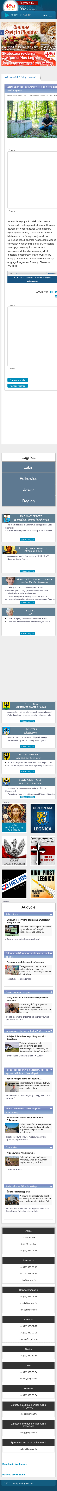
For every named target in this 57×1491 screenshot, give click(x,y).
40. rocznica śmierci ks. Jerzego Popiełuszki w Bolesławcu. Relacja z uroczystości (27, 1209)
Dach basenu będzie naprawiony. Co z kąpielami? (28, 740)
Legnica (29, 457)
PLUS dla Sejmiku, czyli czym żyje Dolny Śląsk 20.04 (29, 762)
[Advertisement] (28, 180)
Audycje (28, 907)
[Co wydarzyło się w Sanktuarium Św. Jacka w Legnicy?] (14, 817)
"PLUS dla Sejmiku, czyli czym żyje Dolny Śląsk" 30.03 (30, 765)
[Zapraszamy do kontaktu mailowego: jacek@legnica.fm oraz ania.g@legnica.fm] (28, 58)
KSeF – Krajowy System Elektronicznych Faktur (27, 618)
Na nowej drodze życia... (17, 559)
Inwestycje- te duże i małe (19, 978)
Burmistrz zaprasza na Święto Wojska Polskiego (27, 737)
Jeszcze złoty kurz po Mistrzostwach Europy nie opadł (29, 712)
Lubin (28, 467)
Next (51, 37)
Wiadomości (11, 77)
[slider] (28, 36)
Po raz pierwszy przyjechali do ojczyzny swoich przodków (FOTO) (27, 1018)
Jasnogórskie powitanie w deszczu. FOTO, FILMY (28, 556)
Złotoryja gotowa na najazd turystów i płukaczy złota (29, 715)
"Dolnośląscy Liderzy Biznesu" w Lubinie (25, 1055)
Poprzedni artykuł (18, 380)
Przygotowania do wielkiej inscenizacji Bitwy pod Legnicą (31, 793)
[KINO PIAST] (43, 883)
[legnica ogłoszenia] (43, 817)
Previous (6, 37)
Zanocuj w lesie (15, 1169)
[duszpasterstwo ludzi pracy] (43, 850)
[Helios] (14, 883)
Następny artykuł (17, 385)
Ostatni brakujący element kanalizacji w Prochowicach (29, 530)
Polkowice (28, 478)
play (11, 273)
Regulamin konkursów (14, 1464)
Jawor (32, 77)
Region (28, 500)
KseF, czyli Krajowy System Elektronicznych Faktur (28, 621)
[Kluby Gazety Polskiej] (14, 850)
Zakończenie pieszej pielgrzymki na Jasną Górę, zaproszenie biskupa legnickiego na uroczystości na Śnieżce (30, 598)
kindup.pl (29, 1483)
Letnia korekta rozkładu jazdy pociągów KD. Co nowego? (28, 1096)
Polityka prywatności (13, 1474)
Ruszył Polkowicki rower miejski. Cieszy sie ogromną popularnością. (26, 1138)
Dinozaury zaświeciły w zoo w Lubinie (23, 939)
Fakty (23, 77)
